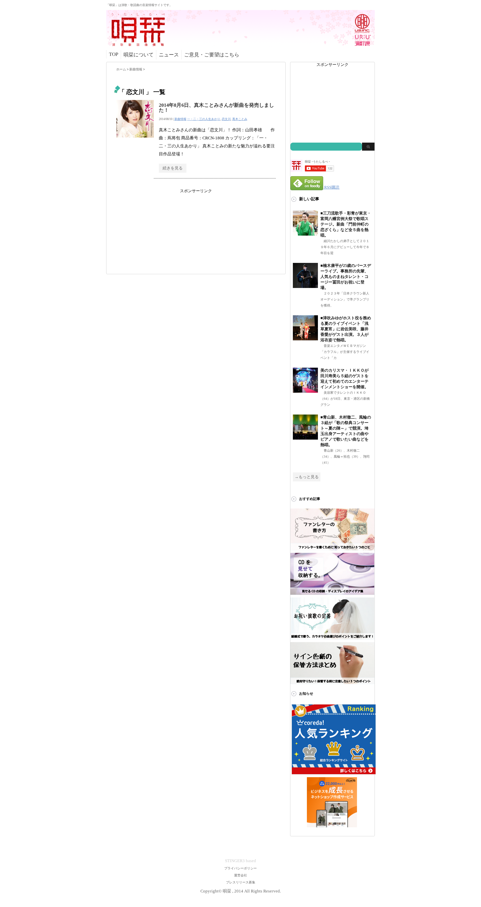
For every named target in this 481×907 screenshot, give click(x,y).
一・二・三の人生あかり (203, 119)
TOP (113, 54)
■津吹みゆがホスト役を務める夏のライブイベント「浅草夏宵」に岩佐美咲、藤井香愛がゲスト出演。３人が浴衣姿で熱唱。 (345, 329)
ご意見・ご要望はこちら (211, 54)
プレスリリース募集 (240, 882)
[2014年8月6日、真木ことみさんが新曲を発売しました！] (135, 140)
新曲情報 (180, 119)
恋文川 (226, 119)
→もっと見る (307, 477)
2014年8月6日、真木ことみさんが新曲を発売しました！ (216, 107)
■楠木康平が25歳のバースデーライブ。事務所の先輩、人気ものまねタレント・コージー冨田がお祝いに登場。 (345, 276)
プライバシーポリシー (240, 868)
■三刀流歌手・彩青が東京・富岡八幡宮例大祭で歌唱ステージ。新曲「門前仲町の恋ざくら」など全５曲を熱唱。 (345, 224)
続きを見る (173, 168)
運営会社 (240, 875)
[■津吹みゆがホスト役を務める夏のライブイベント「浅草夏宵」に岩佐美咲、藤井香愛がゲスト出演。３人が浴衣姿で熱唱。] (305, 338)
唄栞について (139, 54)
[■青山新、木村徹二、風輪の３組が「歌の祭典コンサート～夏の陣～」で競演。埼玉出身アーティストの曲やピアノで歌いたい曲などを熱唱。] (305, 437)
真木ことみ (239, 119)
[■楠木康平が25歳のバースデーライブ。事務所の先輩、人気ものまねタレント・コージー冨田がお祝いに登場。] (305, 286)
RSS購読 (331, 187)
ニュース (169, 54)
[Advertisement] (196, 229)
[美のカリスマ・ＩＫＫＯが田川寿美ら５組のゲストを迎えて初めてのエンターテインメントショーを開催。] (305, 390)
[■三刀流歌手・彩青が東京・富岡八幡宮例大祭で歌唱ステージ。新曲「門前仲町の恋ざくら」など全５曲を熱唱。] (305, 233)
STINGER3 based (240, 860)
